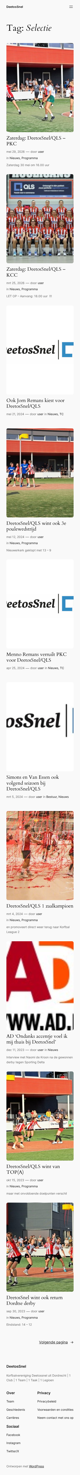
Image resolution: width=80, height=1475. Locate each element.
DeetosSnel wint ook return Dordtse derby (34, 1300)
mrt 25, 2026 (15, 283)
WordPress (36, 1466)
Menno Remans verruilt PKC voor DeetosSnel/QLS (36, 657)
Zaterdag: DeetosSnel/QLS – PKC (35, 141)
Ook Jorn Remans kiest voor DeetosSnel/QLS (35, 403)
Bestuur (51, 796)
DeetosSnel (14, 6)
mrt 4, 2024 (14, 914)
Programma (30, 158)
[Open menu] (71, 6)
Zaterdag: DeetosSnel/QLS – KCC (35, 272)
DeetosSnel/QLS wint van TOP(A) (33, 1169)
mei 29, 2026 (15, 151)
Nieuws (15, 158)
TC (62, 414)
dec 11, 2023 (15, 1050)
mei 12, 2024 (15, 537)
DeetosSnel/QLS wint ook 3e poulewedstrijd (36, 526)
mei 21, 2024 (15, 414)
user (41, 151)
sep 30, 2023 (15, 1311)
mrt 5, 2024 (14, 796)
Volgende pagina (56, 1342)
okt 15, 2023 (15, 1180)
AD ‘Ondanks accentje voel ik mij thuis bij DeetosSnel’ (36, 1039)
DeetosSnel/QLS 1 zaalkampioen (39, 906)
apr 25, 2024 (15, 668)
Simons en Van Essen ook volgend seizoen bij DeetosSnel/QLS (32, 783)
